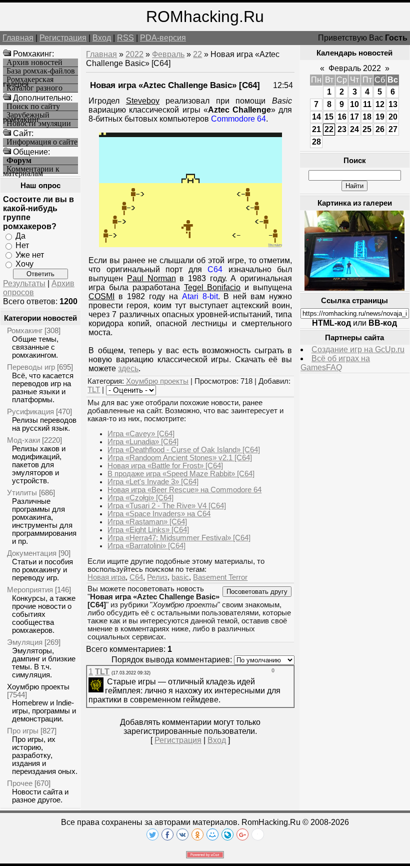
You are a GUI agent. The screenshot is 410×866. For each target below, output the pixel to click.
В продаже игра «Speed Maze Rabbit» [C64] (181, 474)
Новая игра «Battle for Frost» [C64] (165, 466)
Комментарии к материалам (31, 169)
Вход (101, 38)
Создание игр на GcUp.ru (358, 349)
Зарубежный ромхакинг (26, 115)
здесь (128, 368)
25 (367, 129)
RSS (125, 38)
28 (316, 142)
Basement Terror (220, 577)
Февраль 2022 (354, 68)
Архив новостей (34, 63)
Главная (18, 38)
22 (197, 54)
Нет (22, 245)
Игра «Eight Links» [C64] (148, 530)
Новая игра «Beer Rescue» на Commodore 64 (185, 490)
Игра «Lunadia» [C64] (143, 442)
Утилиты (22, 492)
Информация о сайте (42, 142)
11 (367, 104)
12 (380, 104)
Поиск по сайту (33, 107)
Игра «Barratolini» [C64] (147, 546)
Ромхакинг (24, 330)
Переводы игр (31, 367)
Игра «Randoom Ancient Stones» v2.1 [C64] (180, 458)
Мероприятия (30, 589)
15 (329, 117)
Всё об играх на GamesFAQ (335, 363)
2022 (135, 54)
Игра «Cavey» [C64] (141, 434)
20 (393, 117)
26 (380, 129)
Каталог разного (34, 88)
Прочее (19, 783)
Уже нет (30, 254)
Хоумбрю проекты (38, 686)
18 (367, 117)
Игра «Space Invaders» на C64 (159, 514)
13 (393, 104)
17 (354, 117)
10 (354, 104)
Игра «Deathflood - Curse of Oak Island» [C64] (184, 450)
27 (393, 129)
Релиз (157, 577)
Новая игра (107, 577)
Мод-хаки (23, 440)
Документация (31, 553)
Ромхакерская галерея (28, 80)
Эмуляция (24, 642)
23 (342, 129)
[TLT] (106, 681)
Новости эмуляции (38, 124)
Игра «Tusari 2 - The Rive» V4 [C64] (167, 506)
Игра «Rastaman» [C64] (147, 522)
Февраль (168, 54)
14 (316, 117)
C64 (136, 577)
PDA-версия (163, 38)
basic (180, 577)
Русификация (30, 411)
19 (380, 117)
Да (21, 236)
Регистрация (63, 38)
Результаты (24, 283)
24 (354, 129)
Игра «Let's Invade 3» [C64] (153, 482)
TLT (94, 390)
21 (316, 129)
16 (342, 117)
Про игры (22, 730)
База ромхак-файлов (40, 71)
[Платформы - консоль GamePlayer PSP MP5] (354, 288)
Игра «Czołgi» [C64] (141, 498)
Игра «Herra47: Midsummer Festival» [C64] (179, 538)
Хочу (25, 264)
